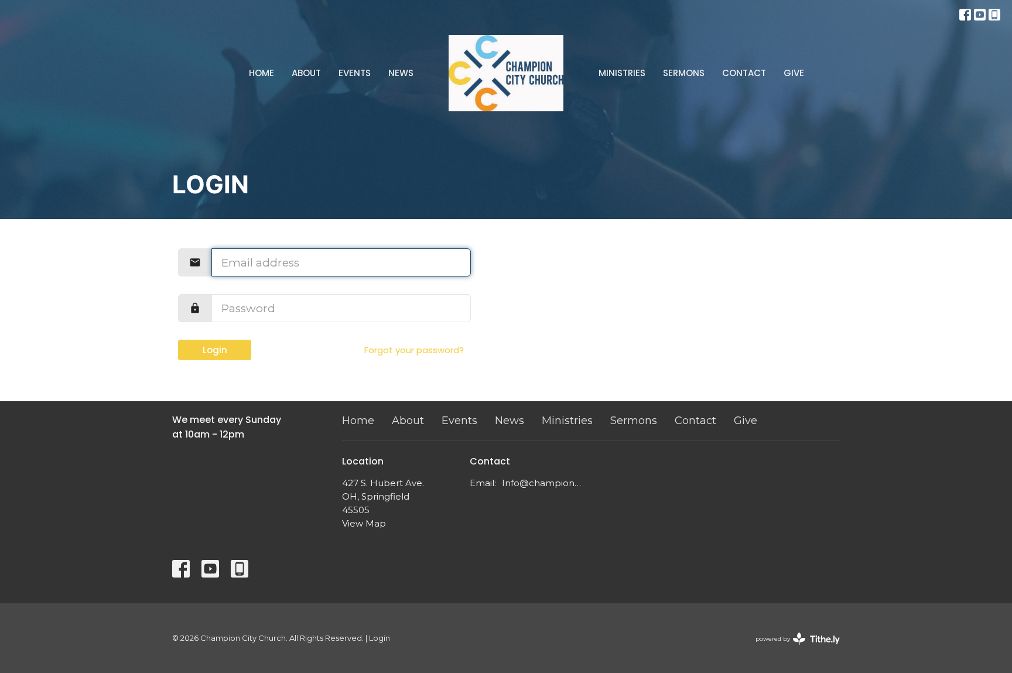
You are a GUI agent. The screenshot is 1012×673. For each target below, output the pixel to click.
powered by (792, 648)
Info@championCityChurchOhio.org (544, 482)
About (306, 73)
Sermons (684, 73)
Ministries (622, 73)
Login (215, 350)
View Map (364, 523)
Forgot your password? (414, 350)
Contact (744, 73)
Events (355, 73)
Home (261, 73)
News (400, 73)
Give (794, 73)
